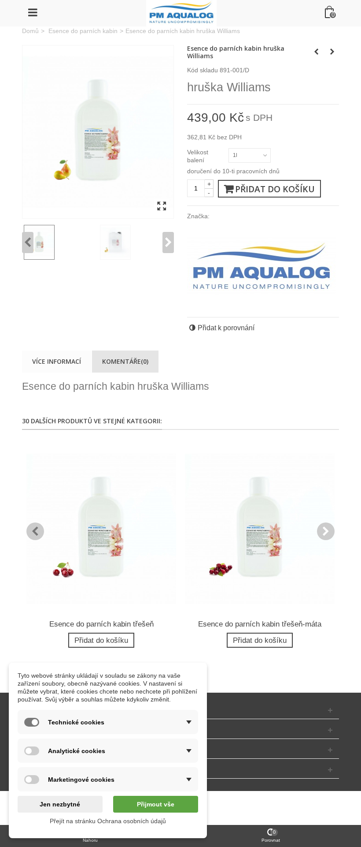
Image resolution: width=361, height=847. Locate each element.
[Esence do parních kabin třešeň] (101, 529)
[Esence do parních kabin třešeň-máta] (260, 529)
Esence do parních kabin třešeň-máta (259, 624)
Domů (30, 31)
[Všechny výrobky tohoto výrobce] (261, 265)
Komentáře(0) (125, 361)
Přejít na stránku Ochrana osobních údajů (108, 821)
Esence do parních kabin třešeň (101, 624)
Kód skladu (202, 70)
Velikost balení (197, 156)
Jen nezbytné (60, 804)
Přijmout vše (155, 804)
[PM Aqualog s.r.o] (181, 13)
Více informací (56, 361)
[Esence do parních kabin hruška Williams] (97, 131)
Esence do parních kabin (83, 31)
